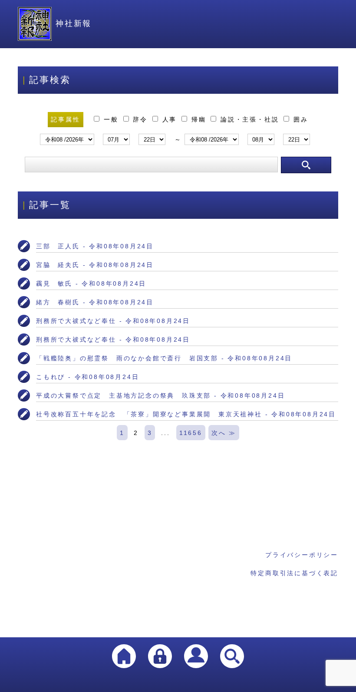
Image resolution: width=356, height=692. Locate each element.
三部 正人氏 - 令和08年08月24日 (95, 246)
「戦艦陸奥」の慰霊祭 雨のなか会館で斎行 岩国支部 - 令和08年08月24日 (164, 358)
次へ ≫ (223, 432)
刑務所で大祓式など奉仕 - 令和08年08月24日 (113, 320)
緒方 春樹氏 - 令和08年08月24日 (95, 302)
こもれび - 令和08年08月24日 (87, 376)
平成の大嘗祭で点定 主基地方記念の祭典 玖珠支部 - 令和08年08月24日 (160, 395)
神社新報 (74, 23)
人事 (169, 119)
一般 (111, 119)
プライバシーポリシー (301, 554)
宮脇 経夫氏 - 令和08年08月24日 (95, 264)
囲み (299, 119)
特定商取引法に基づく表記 (294, 573)
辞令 (140, 119)
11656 (190, 432)
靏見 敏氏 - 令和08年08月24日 (91, 283)
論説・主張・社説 (250, 119)
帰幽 (198, 119)
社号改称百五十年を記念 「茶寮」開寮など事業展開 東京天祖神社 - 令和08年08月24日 (186, 414)
